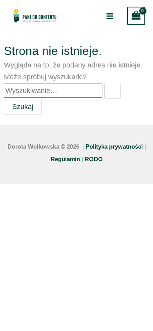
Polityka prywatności (114, 147)
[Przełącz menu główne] (109, 16)
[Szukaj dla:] (62, 90)
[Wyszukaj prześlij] (112, 90)
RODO (94, 159)
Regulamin (65, 159)
